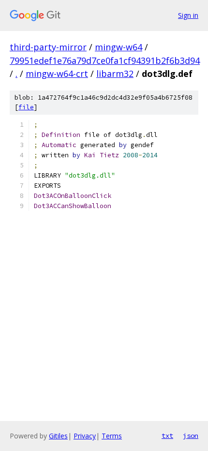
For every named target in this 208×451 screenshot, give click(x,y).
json (190, 435)
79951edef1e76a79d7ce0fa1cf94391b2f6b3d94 (105, 60)
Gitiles (58, 435)
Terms (112, 435)
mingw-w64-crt (57, 73)
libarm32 (115, 73)
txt (167, 435)
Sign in (188, 15)
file (26, 107)
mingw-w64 (118, 47)
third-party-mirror (48, 47)
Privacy (85, 435)
